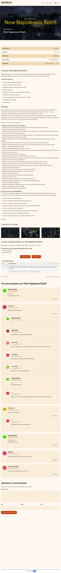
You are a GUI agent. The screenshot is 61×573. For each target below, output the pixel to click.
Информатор (12, 263)
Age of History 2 (8, 29)
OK (34, 571)
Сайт (41, 504)
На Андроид (36, 256)
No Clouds (5, 276)
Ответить (55, 299)
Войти (57, 2)
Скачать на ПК (25, 256)
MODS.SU (6, 3)
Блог (43, 2)
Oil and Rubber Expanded (51, 276)
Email (22, 504)
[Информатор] (4, 265)
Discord (57, 52)
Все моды (49, 2)
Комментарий (4, 489)
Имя (2, 504)
